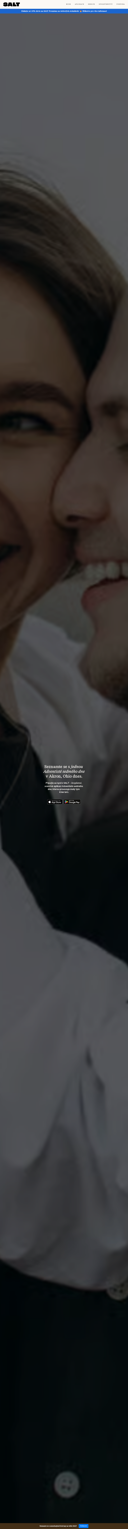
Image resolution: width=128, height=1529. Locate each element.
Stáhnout (83, 1526)
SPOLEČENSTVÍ (106, 4)
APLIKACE (79, 4)
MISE (68, 4)
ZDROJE (91, 4)
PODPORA (121, 4)
